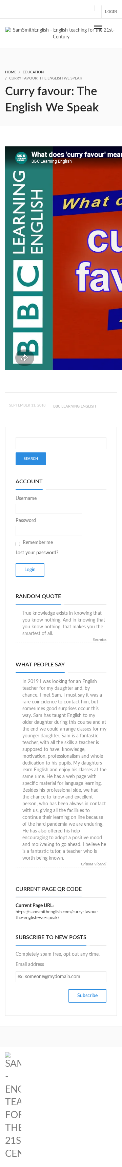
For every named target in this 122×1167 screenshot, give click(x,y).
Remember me (38, 542)
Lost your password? (37, 553)
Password (26, 520)
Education (33, 72)
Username (26, 498)
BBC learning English (74, 406)
